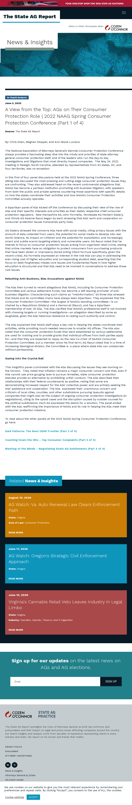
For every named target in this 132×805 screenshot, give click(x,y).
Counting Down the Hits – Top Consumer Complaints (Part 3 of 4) (50, 440)
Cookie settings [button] (14, 797)
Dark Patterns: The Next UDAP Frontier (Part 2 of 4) (41, 431)
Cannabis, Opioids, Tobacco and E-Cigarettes (46, 620)
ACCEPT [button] (33, 797)
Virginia (21, 517)
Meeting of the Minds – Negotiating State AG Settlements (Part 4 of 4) (55, 448)
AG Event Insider (14, 780)
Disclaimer (11, 751)
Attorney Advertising (18, 756)
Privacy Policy (13, 747)
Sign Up (111, 681)
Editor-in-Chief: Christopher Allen (86, 26)
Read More (16, 532)
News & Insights (14, 771)
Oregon (21, 568)
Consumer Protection (37, 522)
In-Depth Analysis (17, 97)
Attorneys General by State (20, 775)
